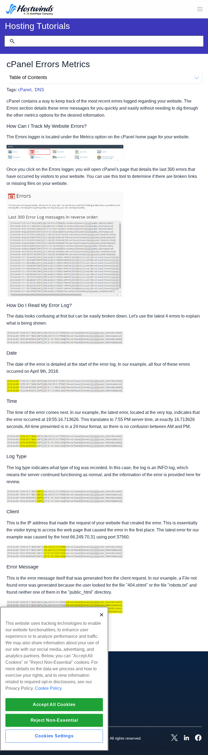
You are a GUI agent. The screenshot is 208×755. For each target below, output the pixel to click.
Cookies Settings (54, 736)
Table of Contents (28, 77)
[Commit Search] (12, 41)
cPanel (24, 89)
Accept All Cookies (54, 704)
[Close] (102, 615)
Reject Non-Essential (54, 720)
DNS (39, 89)
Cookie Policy (48, 688)
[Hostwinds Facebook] (196, 738)
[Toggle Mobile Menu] (200, 9)
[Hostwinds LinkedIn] (184, 738)
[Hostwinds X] (172, 738)
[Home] (29, 10)
